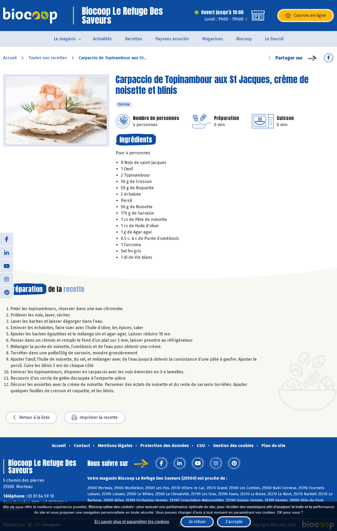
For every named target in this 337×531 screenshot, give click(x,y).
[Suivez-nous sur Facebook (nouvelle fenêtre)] (6, 239)
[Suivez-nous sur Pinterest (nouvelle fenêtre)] (6, 292)
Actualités (102, 38)
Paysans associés (172, 38)
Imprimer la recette (99, 417)
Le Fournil (274, 38)
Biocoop (244, 38)
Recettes (133, 38)
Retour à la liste (34, 417)
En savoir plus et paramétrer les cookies (132, 521)
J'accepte (234, 521)
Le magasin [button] (65, 38)
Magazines (212, 38)
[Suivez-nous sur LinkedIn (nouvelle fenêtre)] (6, 252)
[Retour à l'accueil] (30, 15)
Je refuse (197, 521)
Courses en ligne (310, 15)
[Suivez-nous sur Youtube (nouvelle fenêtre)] (6, 265)
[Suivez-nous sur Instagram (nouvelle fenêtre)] (6, 278)
